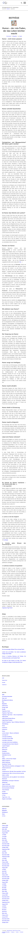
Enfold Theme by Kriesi (16, 930)
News (3, 814)
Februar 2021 (5, 875)
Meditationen (5, 793)
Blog (3, 702)
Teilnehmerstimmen (6, 767)
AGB (3, 678)
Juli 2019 (4, 906)
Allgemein (4, 808)
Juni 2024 (4, 836)
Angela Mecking (9, 930)
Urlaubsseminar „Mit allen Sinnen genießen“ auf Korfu (14, 771)
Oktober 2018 (5, 922)
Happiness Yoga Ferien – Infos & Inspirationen (12, 714)
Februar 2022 (5, 862)
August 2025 (5, 827)
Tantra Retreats (5, 789)
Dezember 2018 (5, 918)
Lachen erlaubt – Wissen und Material (10, 733)
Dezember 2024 (5, 831)
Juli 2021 (4, 869)
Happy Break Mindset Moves (8, 718)
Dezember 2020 (5, 876)
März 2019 (4, 913)
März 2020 (4, 891)
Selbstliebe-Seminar (6, 755)
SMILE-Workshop (6, 762)
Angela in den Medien (7, 799)
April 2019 (4, 911)
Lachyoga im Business (7, 740)
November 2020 (5, 878)
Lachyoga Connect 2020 (7, 738)
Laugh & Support (6, 745)
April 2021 (4, 871)
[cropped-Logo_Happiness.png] (11, 2)
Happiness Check (6, 711)
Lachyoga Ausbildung (7, 736)
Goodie (3, 709)
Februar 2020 (5, 893)
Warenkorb (4, 778)
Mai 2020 (4, 887)
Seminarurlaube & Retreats (8, 788)
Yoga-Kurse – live (6, 797)
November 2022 (5, 854)
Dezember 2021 (5, 864)
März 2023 (4, 853)
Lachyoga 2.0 (5, 734)
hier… (20, 262)
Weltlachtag (4, 782)
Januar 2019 (5, 917)
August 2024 (5, 832)
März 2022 (4, 860)
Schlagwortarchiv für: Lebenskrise (10, 7)
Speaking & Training (6, 764)
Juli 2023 (4, 851)
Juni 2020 (4, 886)
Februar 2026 (5, 825)
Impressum (4, 684)
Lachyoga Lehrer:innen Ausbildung (9, 742)
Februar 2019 (5, 915)
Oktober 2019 (5, 900)
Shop (3, 756)
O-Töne (3, 795)
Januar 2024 (5, 842)
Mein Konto (4, 747)
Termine (4, 769)
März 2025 (4, 829)
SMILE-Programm (6, 760)
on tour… (4, 816)
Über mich (4, 698)
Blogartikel (15, 36)
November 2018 (5, 920)
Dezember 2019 (5, 896)
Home (3, 725)
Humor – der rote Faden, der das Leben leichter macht (14, 31)
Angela (20, 36)
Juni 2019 (4, 907)
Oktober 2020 (5, 880)
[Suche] (21, 2)
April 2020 (4, 889)
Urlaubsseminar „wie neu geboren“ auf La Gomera (13, 777)
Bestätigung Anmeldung (7, 700)
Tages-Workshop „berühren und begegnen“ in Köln (13, 766)
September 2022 (5, 856)
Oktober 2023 (5, 847)
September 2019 (5, 902)
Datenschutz (4, 680)
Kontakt (3, 682)
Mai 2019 (4, 909)
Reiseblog (4, 751)
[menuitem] (21, 2)
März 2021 (4, 873)
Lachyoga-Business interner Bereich (10, 744)
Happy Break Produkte (7, 720)
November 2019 (5, 898)
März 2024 (4, 840)
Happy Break (5, 716)
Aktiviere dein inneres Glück (8, 786)
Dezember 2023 (5, 843)
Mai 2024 (4, 838)
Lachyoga (6, 540)
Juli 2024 (4, 834)
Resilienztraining (5, 753)
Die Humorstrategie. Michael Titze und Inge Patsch (13, 649)
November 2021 (5, 865)
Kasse (3, 731)
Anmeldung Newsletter (7, 696)
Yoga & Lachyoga (6, 784)
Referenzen (4, 749)
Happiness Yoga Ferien (7, 607)
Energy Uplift (5, 707)
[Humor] (14, 23)
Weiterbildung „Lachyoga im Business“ (10, 780)
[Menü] (24, 2)
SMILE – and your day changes (9, 758)
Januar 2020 (5, 895)
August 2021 (5, 867)
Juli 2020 (4, 884)
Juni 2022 (4, 858)
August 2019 (5, 904)
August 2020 (5, 882)
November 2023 (5, 845)
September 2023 (5, 849)
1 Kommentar (8, 36)
